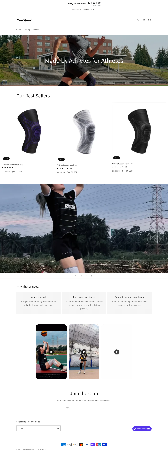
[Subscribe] (103, 408)
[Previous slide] (75, 276)
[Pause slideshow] (92, 276)
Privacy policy (42, 449)
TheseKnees (25, 449)
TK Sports (32, 449)
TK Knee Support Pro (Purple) (12, 165)
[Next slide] (86, 276)
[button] (138, 20)
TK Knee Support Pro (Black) (122, 164)
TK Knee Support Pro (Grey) (67, 165)
